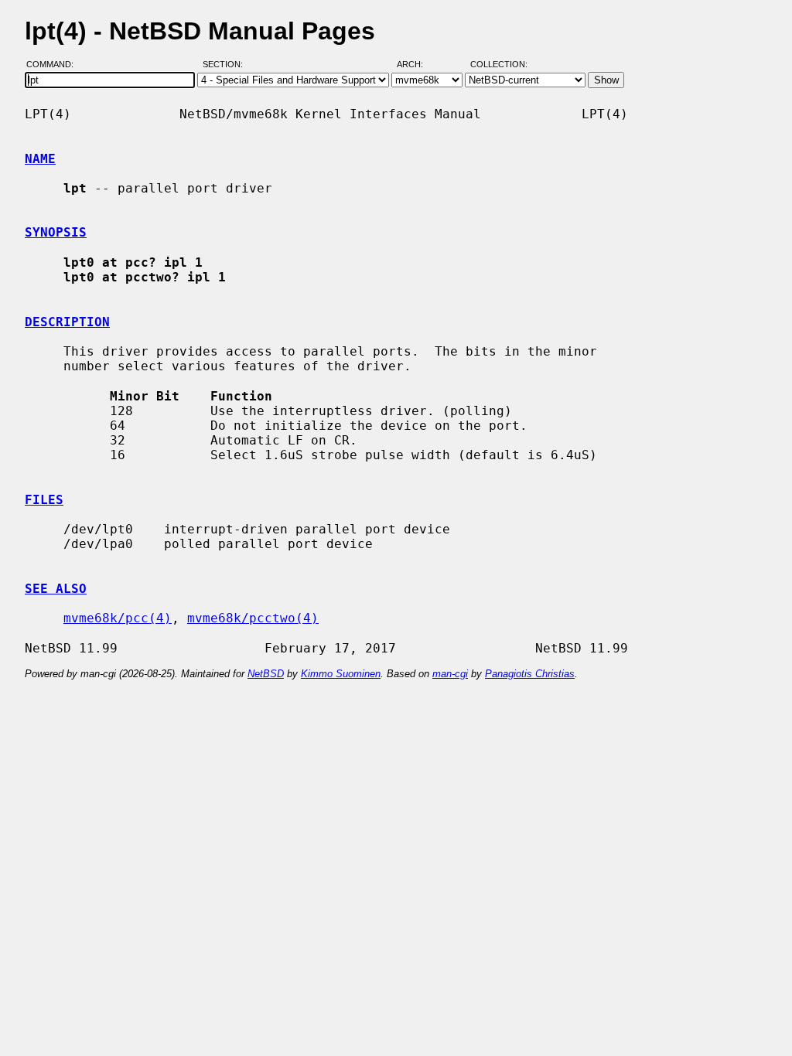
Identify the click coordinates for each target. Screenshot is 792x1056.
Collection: (498, 64)
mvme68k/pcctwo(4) (253, 618)
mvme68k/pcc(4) (117, 618)
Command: (54, 64)
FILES (44, 499)
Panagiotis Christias (530, 674)
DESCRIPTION (67, 322)
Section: (226, 64)
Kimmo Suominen (341, 674)
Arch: (417, 64)
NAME (40, 159)
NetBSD (266, 674)
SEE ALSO (56, 588)
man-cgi (450, 674)
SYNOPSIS (56, 232)
